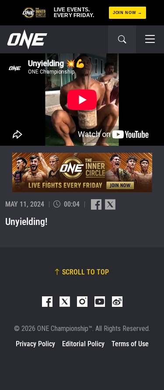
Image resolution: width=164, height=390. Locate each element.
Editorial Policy (83, 344)
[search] (122, 39)
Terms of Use (130, 344)
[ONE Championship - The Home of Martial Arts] (26, 39)
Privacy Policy (35, 344)
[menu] (150, 39)
